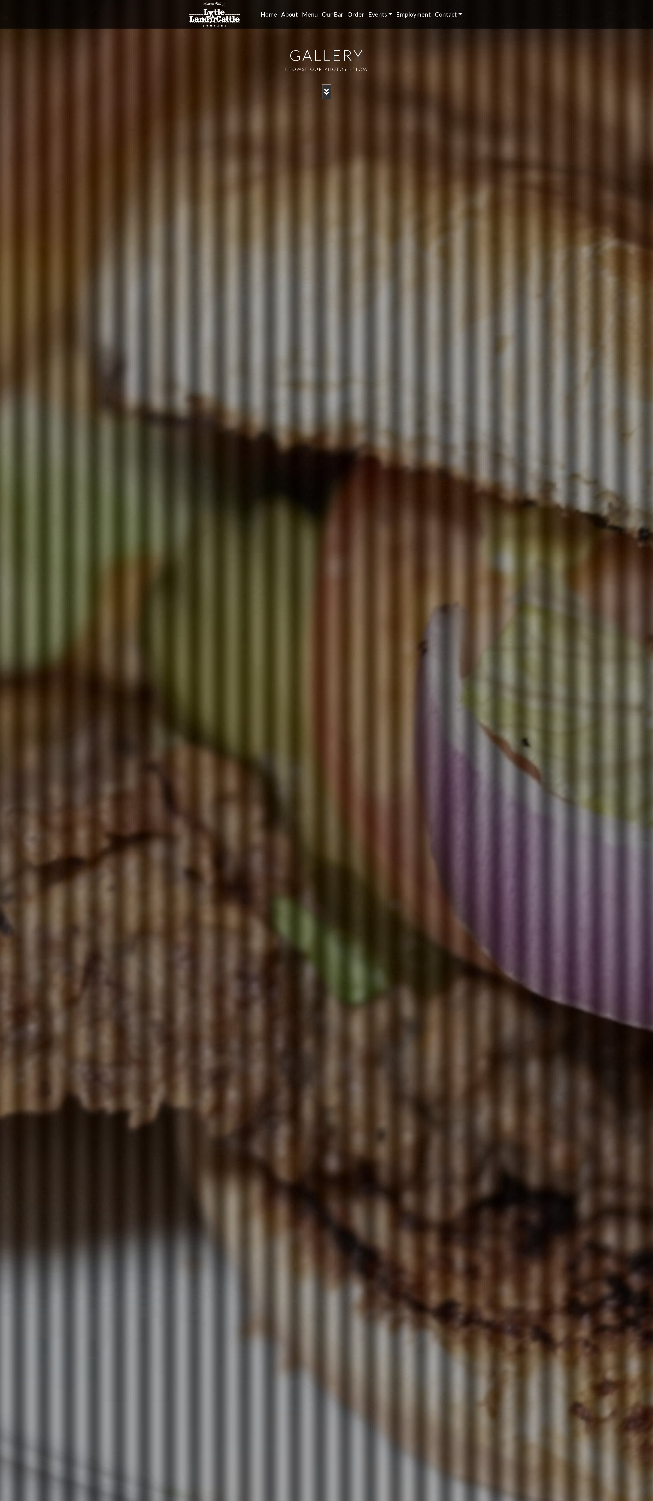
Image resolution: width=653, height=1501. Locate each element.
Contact (446, 14)
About (289, 14)
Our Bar (332, 14)
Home (269, 14)
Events (377, 14)
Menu (310, 14)
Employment (413, 14)
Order (355, 14)
